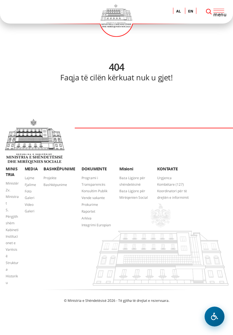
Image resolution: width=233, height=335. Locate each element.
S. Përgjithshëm (12, 216)
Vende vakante (93, 197)
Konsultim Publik (94, 191)
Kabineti (12, 229)
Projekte (50, 177)
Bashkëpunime (55, 184)
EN (190, 11)
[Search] (209, 12)
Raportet (88, 211)
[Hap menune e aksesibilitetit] (214, 316)
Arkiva (86, 218)
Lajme (29, 177)
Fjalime (30, 184)
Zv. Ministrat (12, 197)
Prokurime (90, 204)
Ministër (12, 183)
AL (178, 11)
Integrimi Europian (96, 225)
